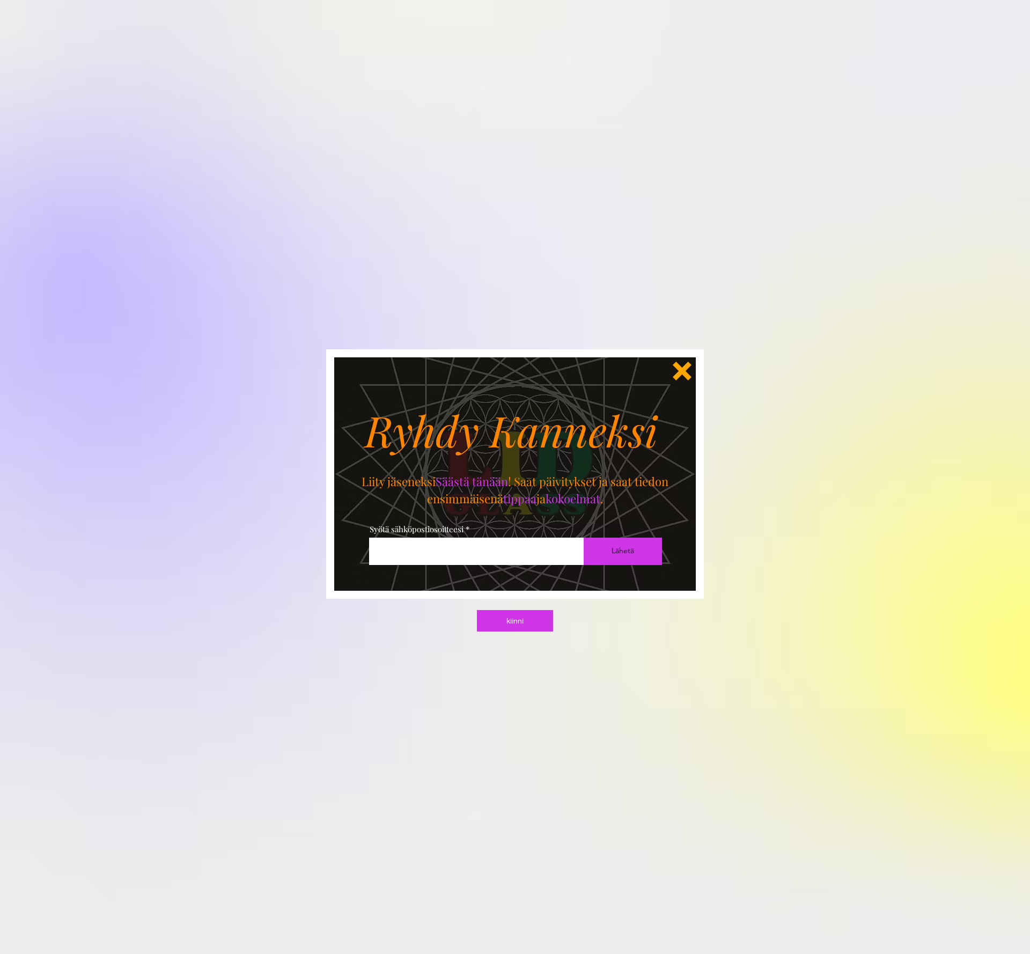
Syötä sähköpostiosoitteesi (417, 529)
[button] (682, 371)
